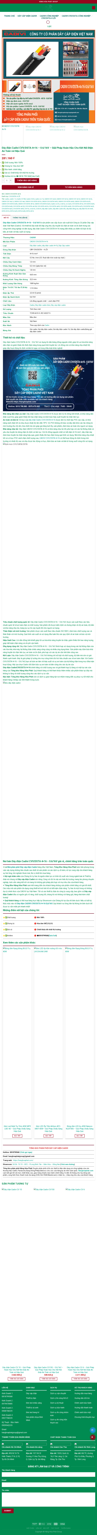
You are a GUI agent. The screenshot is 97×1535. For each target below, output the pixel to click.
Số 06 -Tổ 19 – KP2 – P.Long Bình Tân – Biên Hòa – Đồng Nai (36, 1164)
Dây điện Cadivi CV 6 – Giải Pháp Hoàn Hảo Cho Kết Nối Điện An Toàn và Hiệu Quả (80, 1370)
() (26, 1152)
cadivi (7, 199)
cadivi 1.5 (13, 199)
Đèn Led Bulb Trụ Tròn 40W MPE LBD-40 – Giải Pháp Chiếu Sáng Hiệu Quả (17, 1128)
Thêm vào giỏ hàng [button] (17, 1379)
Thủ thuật (55, 1528)
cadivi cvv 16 (39, 199)
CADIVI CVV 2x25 (50, 199)
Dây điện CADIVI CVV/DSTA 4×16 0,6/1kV (34, 903)
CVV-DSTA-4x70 (77, 206)
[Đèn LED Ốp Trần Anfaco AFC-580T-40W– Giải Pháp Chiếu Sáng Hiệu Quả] (48, 1036)
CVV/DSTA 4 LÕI (48, 18)
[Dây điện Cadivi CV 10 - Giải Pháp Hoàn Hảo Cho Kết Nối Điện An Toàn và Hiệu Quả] (16, 1277)
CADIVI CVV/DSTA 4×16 (50, 438)
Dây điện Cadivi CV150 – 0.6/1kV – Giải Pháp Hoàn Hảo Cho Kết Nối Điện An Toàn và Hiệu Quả (48, 1370)
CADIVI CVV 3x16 (62, 199)
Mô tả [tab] (6, 218)
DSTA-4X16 (30, 211)
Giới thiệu (30, 1528)
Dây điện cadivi (35, 246)
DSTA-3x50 (21, 211)
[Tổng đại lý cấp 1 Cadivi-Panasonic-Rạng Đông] (47, 8)
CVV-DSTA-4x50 (65, 206)
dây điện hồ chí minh (86, 209)
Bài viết (46, 1528)
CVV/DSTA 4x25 (7, 209)
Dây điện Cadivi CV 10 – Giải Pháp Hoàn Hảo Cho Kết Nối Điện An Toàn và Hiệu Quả (16, 1370)
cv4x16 (62, 204)
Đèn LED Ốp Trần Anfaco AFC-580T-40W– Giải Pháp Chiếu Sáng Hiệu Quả (48, 1128)
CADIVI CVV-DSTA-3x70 (82, 201)
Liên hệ (39, 1528)
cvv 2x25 (68, 204)
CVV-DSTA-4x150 (31, 206)
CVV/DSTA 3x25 (88, 206)
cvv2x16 (32, 209)
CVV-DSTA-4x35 (54, 206)
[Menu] (3, 8)
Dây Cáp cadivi (64, 246)
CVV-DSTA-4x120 (19, 206)
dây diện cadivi (47, 209)
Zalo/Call (52, 936)
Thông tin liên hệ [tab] (20, 218)
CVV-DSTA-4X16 (42, 206)
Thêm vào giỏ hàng (27, 180)
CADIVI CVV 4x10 (74, 199)
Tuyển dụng (66, 1528)
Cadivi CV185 (21, 199)
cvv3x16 (38, 209)
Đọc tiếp (17, 1136)
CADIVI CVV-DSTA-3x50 (66, 201)
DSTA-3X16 (5, 211)
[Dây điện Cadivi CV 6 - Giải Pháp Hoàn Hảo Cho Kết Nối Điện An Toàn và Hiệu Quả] (80, 1277)
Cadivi (32, 305)
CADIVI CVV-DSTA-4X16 (26, 204)
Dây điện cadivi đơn (42, 305)
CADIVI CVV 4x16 (86, 199)
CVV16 (26, 209)
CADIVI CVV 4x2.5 (7, 201)
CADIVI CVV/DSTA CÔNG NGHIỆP (76, 16)
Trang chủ (9, 16)
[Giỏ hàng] (93, 7)
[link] (50, 246)
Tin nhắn (5, 1490)
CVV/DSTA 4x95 (18, 209)
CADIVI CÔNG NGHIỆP (49, 16)
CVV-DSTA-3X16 (77, 204)
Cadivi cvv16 (55, 204)
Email (4, 1480)
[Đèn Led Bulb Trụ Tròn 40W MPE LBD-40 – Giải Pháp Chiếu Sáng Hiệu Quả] (17, 1036)
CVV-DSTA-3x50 (7, 206)
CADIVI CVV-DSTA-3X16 (33, 201)
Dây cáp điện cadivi (58, 305)
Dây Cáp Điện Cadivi (27, 16)
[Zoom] (5, 120)
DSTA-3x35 (13, 211)
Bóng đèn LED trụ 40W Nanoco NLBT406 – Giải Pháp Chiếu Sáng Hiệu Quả (79, 1128)
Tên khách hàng (8, 1470)
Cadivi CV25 (30, 199)
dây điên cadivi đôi (59, 209)
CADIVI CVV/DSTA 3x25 (42, 204)
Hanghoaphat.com (85, 1171)
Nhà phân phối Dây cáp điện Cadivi (22, 867)
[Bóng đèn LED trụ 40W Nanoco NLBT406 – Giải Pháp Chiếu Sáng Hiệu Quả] (79, 1036)
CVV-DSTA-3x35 (89, 204)
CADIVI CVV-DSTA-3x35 (50, 201)
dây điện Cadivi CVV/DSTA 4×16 (42, 420)
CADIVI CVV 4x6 (19, 201)
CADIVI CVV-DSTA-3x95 (9, 204)
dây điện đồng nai (72, 209)
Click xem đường (67, 1164)
